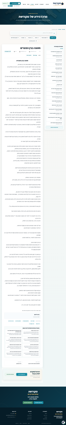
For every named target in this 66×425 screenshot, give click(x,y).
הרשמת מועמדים (26, 321)
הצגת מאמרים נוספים (54, 127)
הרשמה (46, 413)
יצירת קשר (38, 323)
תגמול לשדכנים (29, 418)
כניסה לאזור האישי (16, 5)
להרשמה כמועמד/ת (38, 402)
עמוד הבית (32, 321)
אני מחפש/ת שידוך (21, 374)
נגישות (20, 423)
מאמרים (59, 29)
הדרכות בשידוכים (32, 40)
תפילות (36, 37)
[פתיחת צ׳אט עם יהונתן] (63, 422)
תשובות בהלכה (44, 37)
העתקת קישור (28, 55)
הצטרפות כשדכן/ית (10, 374)
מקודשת (63, 29)
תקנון (29, 423)
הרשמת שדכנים (18, 321)
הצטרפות (30, 413)
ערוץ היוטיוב (5, 5)
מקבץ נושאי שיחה (14, 37)
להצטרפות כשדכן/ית (28, 402)
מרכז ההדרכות (11, 321)
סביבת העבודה (29, 415)
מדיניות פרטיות (25, 423)
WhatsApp (35, 55)
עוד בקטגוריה (31, 323)
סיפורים (29, 37)
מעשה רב (22, 37)
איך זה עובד (45, 415)
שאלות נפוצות (45, 418)
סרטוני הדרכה (30, 417)
